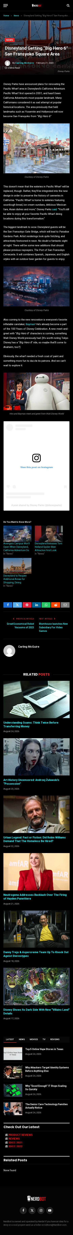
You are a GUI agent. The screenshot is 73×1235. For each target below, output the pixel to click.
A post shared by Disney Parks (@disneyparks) (36, 505)
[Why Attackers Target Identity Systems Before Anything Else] (13, 1071)
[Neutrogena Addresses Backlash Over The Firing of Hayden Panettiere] (36, 871)
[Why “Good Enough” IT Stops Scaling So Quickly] (13, 1090)
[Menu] (5, 5)
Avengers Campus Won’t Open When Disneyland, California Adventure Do (16, 547)
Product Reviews (20, 1134)
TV (44, 1039)
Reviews (55, 1039)
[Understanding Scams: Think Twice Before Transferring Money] (36, 699)
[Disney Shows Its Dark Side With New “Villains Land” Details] (36, 986)
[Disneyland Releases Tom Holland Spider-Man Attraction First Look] (49, 534)
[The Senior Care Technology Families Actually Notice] (13, 1108)
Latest (10, 1039)
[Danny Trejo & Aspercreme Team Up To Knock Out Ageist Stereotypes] (36, 929)
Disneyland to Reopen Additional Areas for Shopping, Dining (15, 579)
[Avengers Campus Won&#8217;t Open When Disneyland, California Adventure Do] (17, 534)
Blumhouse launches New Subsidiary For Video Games (53, 627)
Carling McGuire (24, 63)
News (9, 40)
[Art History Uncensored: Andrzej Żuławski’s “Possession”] (36, 756)
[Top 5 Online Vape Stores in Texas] (13, 1053)
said (54, 209)
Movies (34, 1039)
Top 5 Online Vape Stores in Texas (44, 1049)
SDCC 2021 (15, 1142)
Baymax (30, 324)
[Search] (68, 5)
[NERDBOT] (36, 5)
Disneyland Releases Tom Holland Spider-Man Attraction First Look (48, 547)
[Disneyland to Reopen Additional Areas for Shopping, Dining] (17, 566)
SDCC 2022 (15, 1146)
